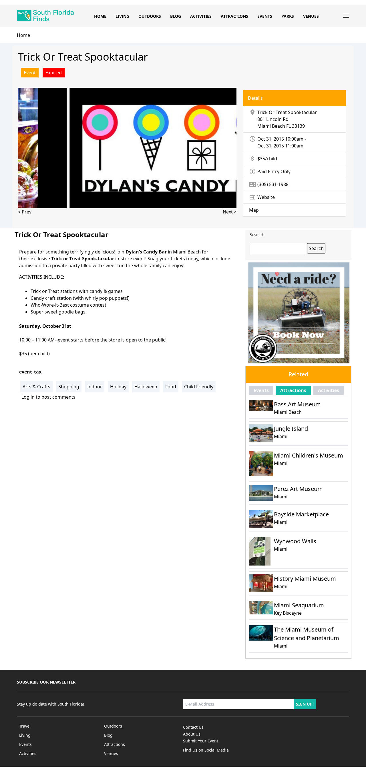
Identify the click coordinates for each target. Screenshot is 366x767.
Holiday (118, 387)
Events (264, 16)
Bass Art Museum (297, 404)
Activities (201, 16)
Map (254, 210)
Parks (287, 16)
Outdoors (149, 16)
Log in (28, 397)
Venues (311, 16)
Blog (175, 16)
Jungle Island (291, 428)
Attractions (234, 16)
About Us (191, 734)
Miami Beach (271, 126)
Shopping (68, 387)
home (23, 35)
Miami (280, 436)
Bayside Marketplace (301, 514)
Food (170, 387)
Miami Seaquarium (299, 605)
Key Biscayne (288, 613)
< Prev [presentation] (24, 212)
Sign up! (305, 704)
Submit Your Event (200, 741)
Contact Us (193, 727)
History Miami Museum (305, 578)
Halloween (145, 387)
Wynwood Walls (295, 541)
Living (122, 16)
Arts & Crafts (36, 387)
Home (100, 16)
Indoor (94, 387)
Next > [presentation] (229, 212)
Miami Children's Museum (308, 455)
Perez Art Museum (298, 489)
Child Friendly (198, 387)
